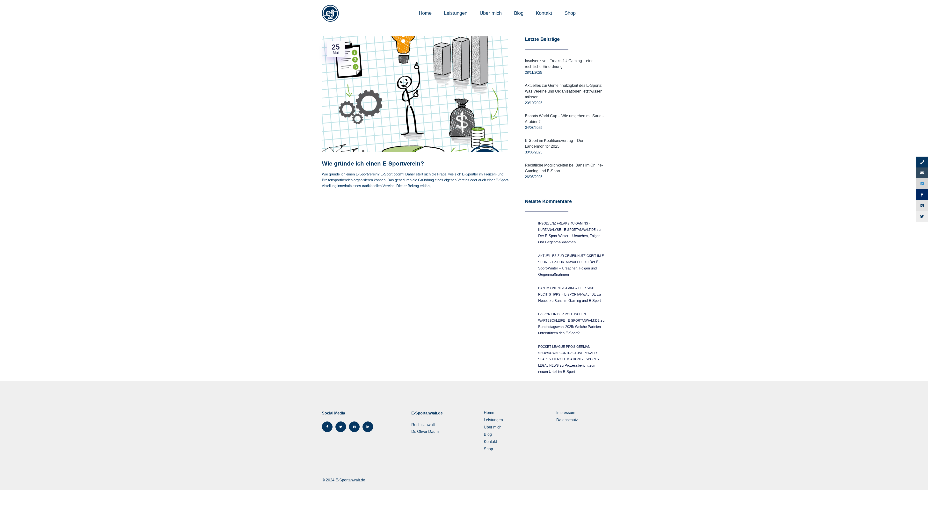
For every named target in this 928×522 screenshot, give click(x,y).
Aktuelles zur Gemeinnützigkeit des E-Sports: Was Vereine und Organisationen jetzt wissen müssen (563, 91)
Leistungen (456, 13)
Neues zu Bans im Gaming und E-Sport (569, 300)
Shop (571, 13)
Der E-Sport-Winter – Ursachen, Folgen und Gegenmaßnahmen (569, 268)
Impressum (565, 413)
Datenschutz (567, 420)
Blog (519, 13)
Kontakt (545, 13)
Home (426, 13)
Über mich (491, 13)
